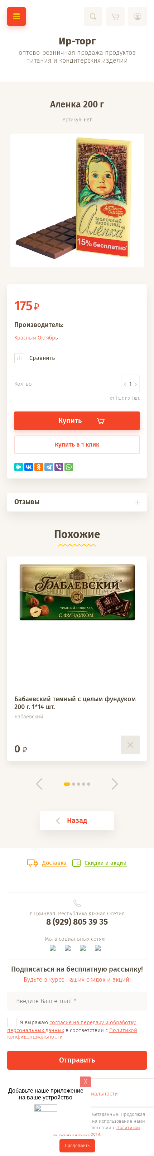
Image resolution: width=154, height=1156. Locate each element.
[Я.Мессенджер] (18, 467)
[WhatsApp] (68, 467)
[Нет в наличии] (130, 745)
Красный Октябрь (36, 337)
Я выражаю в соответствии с (72, 1029)
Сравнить (41, 358)
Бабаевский (28, 716)
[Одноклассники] (38, 467)
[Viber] (58, 467)
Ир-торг (77, 41)
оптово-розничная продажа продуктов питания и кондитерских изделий (77, 56)
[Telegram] (48, 467)
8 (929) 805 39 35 (77, 922)
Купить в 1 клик (77, 444)
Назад (77, 820)
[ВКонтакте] (28, 467)
